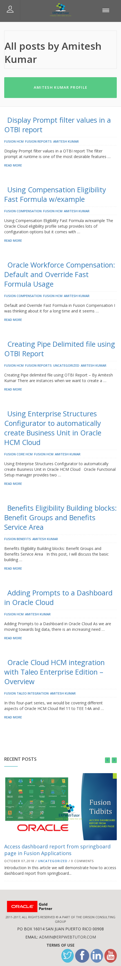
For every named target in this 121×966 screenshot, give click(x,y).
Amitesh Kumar (66, 141)
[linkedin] (97, 956)
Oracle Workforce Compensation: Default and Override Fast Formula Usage (59, 274)
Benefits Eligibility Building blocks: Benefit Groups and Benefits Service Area (60, 517)
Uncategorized (66, 365)
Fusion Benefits (17, 539)
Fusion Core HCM (18, 454)
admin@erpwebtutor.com (67, 937)
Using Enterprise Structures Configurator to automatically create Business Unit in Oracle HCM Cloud (52, 428)
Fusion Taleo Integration (26, 693)
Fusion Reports (38, 141)
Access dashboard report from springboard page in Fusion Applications (57, 850)
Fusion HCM (14, 141)
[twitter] (67, 956)
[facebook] (82, 956)
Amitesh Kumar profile (60, 87)
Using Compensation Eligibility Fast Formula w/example (55, 194)
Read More (13, 165)
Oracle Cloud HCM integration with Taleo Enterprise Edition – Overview (54, 671)
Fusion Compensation (23, 211)
